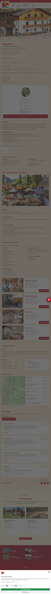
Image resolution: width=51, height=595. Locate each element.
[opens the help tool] (49, 300)
